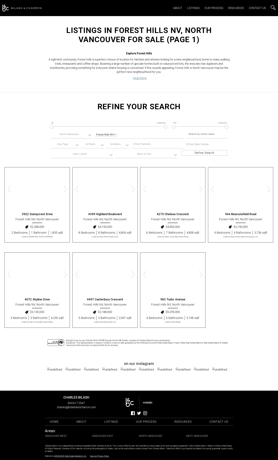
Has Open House (198, 144)
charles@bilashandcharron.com (76, 407)
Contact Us (257, 8)
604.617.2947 (76, 403)
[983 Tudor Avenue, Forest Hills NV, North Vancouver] (172, 274)
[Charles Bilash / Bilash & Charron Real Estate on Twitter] (139, 414)
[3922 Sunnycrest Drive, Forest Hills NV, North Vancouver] (37, 189)
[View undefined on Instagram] (56, 376)
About (177, 8)
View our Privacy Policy (99, 456)
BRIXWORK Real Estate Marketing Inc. (71, 456)
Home (54, 421)
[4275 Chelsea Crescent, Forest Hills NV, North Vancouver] (172, 189)
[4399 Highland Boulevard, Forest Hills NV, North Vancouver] (105, 189)
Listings (111, 421)
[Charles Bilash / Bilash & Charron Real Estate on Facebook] (133, 414)
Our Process (146, 421)
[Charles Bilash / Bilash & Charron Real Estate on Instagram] (145, 414)
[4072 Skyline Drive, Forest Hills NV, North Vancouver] (37, 274)
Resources (236, 8)
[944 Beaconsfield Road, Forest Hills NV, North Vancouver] (240, 189)
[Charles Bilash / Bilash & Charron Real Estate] (22, 8)
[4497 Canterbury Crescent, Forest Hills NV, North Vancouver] (105, 274)
